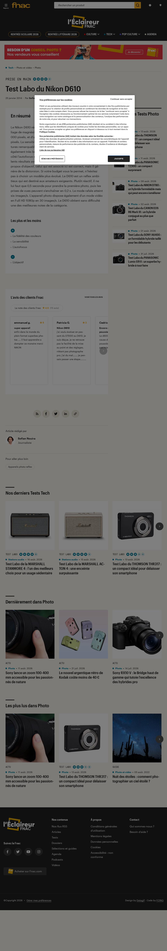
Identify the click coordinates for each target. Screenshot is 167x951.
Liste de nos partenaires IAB (52, 150)
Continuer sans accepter (121, 99)
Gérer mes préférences (52, 159)
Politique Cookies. (47, 132)
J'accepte (118, 159)
